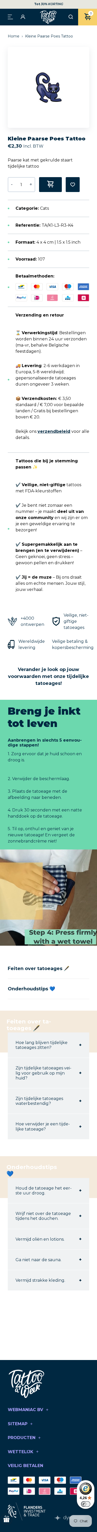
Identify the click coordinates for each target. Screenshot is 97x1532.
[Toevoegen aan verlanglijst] (73, 185)
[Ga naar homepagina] (49, 17)
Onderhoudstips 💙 (31, 989)
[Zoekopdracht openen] (71, 17)
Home (14, 36)
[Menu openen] (10, 17)
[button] (88, 87)
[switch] (85, 1504)
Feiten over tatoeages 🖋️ (38, 968)
